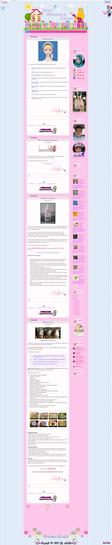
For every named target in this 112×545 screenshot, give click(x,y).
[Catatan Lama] (67, 508)
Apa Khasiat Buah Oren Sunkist (81, 213)
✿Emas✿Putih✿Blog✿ (79, 360)
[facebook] (2, 10)
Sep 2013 (76, 305)
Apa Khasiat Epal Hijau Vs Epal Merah (81, 276)
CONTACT (60, 31)
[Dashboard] (107, 3)
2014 (74, 298)
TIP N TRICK (49, 31)
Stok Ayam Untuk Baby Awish (81, 266)
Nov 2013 (76, 302)
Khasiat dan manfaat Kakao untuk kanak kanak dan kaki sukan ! (80, 349)
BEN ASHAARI (78, 347)
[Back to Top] (106, 542)
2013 (74, 299)
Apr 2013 (76, 311)
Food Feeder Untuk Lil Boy (80, 245)
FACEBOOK (66, 31)
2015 (74, 296)
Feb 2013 (76, 314)
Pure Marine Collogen (48, 322)
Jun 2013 (76, 309)
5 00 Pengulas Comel (51, 183)
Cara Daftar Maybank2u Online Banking (81, 202)
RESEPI (55, 31)
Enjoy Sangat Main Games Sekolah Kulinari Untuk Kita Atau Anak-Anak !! (80, 362)
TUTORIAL (43, 31)
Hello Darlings (77, 353)
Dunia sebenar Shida (79, 366)
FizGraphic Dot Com (79, 356)
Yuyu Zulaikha (78, 352)
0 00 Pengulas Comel (51, 493)
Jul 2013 (76, 307)
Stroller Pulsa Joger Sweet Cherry (81, 256)
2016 (74, 295)
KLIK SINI (52, 468)
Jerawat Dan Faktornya (48, 39)
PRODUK (37, 31)
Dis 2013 (76, 301)
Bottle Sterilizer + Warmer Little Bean (81, 191)
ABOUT (31, 31)
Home (27, 31)
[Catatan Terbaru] (28, 508)
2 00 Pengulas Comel (51, 125)
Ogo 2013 (76, 306)
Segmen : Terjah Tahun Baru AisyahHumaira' (48, 140)
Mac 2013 (76, 313)
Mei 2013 (76, 310)
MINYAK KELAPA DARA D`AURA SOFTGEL (81, 224)
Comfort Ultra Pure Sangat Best (48, 198)
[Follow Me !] (4, 3)
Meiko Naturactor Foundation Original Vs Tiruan (81, 180)
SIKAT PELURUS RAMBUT (81, 235)
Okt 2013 (76, 303)
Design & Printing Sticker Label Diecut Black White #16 (80, 358)
